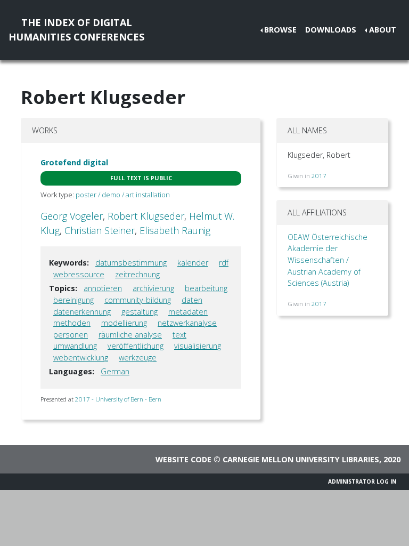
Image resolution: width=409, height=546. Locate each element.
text (179, 335)
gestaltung (139, 312)
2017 (319, 176)
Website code (183, 459)
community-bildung (137, 300)
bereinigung (73, 300)
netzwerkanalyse (187, 323)
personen (70, 335)
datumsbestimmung (131, 263)
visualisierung (197, 346)
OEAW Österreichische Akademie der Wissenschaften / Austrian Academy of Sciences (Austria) (327, 260)
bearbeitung (206, 288)
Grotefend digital (74, 162)
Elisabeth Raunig (175, 230)
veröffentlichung (135, 346)
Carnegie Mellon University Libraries (301, 459)
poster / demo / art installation (123, 194)
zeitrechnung (137, 274)
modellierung (124, 323)
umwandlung (75, 346)
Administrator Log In (362, 481)
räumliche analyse (130, 335)
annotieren (103, 288)
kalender (192, 263)
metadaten (188, 312)
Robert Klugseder (146, 216)
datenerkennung (82, 312)
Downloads (330, 30)
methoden (72, 323)
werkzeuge (138, 357)
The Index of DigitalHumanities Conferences (76, 29)
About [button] (382, 30)
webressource (78, 274)
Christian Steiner (99, 230)
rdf (223, 263)
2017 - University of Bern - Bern (118, 399)
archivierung (153, 288)
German (115, 371)
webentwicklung (80, 357)
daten (192, 300)
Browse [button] (280, 30)
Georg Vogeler (71, 216)
